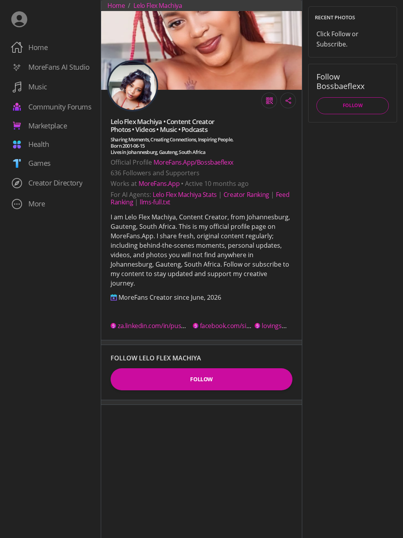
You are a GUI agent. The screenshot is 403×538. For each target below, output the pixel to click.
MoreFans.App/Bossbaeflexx (193, 162)
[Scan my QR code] (269, 100)
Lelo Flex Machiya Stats (185, 194)
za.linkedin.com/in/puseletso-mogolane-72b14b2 (186, 325)
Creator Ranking (246, 194)
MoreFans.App (159, 183)
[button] (50, 204)
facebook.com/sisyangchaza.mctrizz (250, 325)
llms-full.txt (155, 202)
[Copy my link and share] (288, 100)
